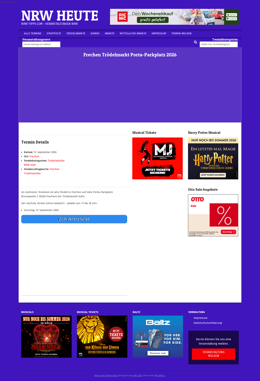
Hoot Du (138, 375)
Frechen (34, 156)
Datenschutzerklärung (208, 322)
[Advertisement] (130, 96)
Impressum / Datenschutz (106, 375)
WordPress (160, 375)
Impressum (200, 318)
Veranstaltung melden (213, 353)
